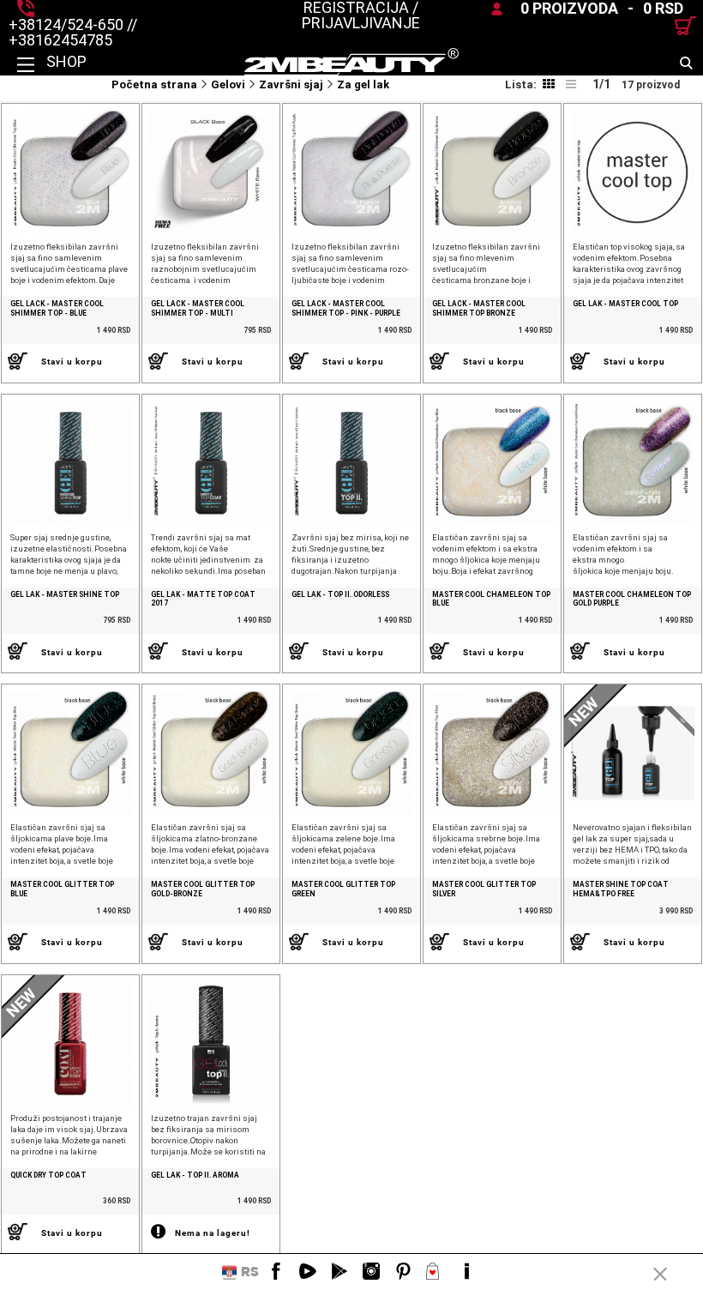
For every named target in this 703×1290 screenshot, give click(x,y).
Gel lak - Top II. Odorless (340, 594)
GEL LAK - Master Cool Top (625, 303)
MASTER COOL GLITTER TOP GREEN (343, 889)
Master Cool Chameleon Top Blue (491, 599)
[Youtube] (307, 1272)
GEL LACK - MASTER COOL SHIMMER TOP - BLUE (57, 308)
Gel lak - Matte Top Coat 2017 (203, 599)
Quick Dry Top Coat (48, 1175)
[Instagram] (371, 1272)
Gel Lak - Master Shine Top (64, 594)
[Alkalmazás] (339, 1272)
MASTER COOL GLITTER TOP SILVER (484, 889)
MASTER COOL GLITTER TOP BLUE (62, 889)
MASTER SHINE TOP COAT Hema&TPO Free (621, 889)
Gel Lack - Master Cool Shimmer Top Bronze (479, 308)
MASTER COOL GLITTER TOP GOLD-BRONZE (203, 889)
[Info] (466, 1272)
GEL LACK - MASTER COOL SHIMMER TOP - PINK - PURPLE (345, 308)
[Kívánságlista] (434, 1272)
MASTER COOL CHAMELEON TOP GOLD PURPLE (632, 599)
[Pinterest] (403, 1272)
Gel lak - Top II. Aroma (195, 1175)
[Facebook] (276, 1272)
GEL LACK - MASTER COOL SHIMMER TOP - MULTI (197, 308)
